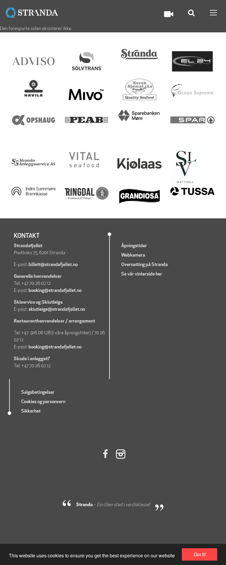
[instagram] (120, 455)
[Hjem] (31, 13)
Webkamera (133, 255)
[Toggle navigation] (213, 12)
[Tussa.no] (192, 191)
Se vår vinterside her (142, 274)
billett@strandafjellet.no (53, 264)
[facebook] (105, 455)
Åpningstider (134, 246)
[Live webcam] (169, 14)
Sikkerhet (31, 411)
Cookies (28, 402)
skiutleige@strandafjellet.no (57, 309)
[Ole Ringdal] (86, 193)
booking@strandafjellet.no (55, 290)
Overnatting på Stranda (144, 264)
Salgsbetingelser (37, 392)
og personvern (51, 402)
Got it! (200, 554)
